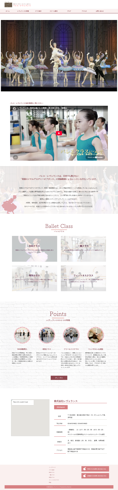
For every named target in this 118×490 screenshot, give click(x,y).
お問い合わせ (100, 11)
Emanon (69, 487)
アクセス (84, 11)
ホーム (8, 11)
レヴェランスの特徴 (23, 11)
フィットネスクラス (54, 480)
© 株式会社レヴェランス (53, 487)
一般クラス (51, 475)
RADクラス (51, 472)
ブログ (69, 11)
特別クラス (51, 477)
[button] (3, 55)
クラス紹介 (38, 11)
